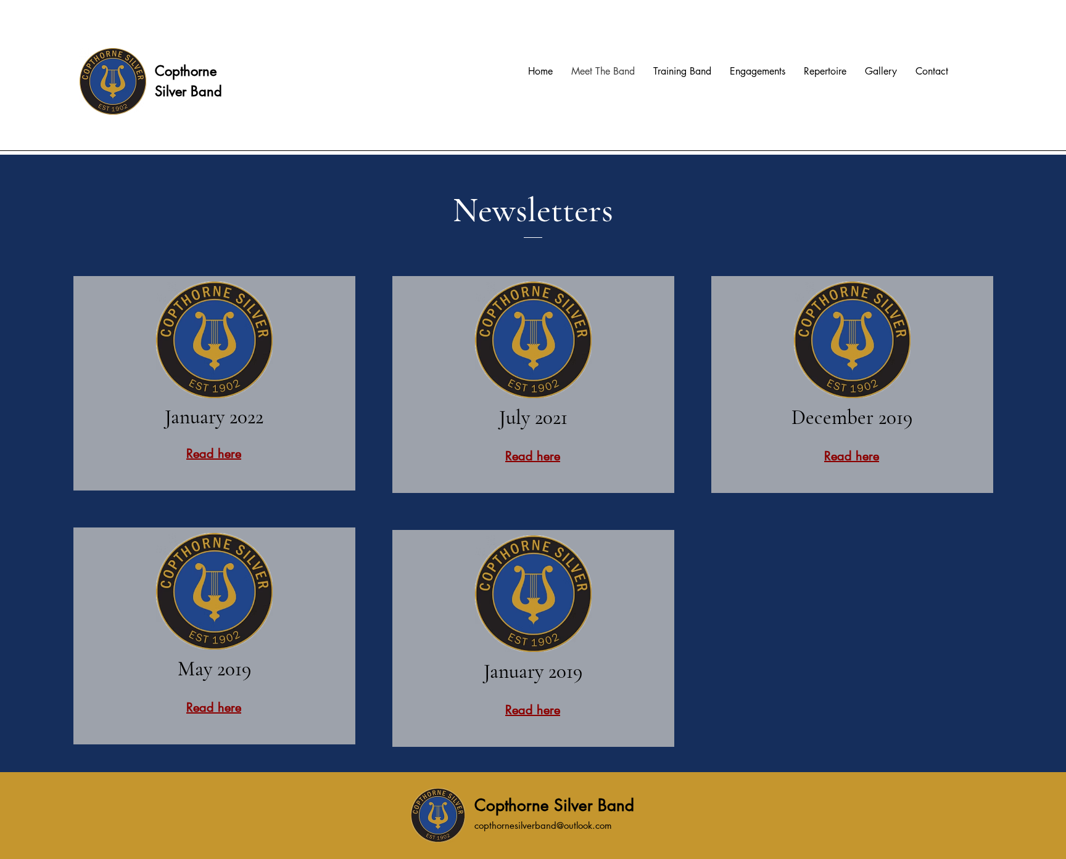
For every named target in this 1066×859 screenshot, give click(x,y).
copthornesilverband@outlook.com (543, 825)
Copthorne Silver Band (554, 805)
